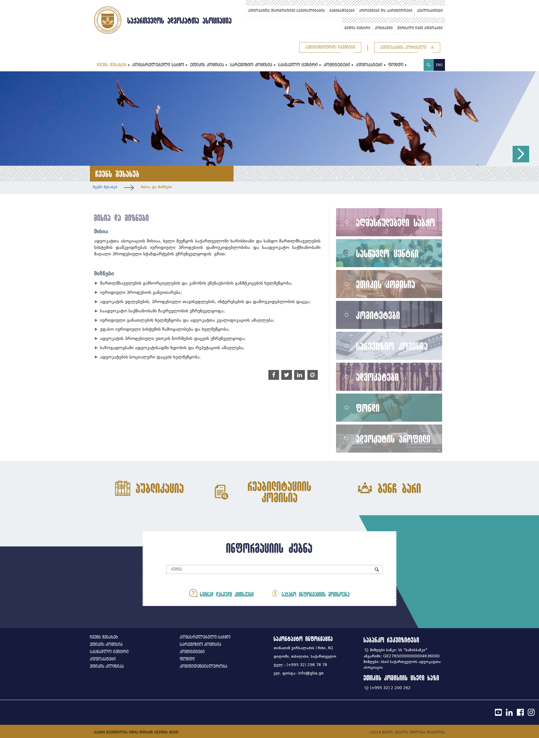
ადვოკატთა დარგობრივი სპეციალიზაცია (286, 11)
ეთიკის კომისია (207, 65)
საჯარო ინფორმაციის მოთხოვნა (314, 594)
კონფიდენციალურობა (203, 666)
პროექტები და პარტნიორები (385, 11)
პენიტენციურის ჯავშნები (330, 47)
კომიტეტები (337, 65)
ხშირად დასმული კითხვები (225, 594)
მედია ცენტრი (357, 28)
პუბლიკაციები (430, 11)
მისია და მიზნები (156, 187)
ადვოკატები (369, 65)
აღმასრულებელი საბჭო (158, 65)
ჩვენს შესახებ (111, 65)
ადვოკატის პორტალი (404, 47)
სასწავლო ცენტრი (298, 65)
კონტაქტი (384, 28)
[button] (521, 154)
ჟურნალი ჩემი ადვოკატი (420, 28)
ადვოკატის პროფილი (393, 438)
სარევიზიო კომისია (251, 65)
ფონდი (395, 65)
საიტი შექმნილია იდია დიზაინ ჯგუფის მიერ (136, 732)
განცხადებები (342, 11)
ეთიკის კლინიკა (107, 666)
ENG (439, 65)
